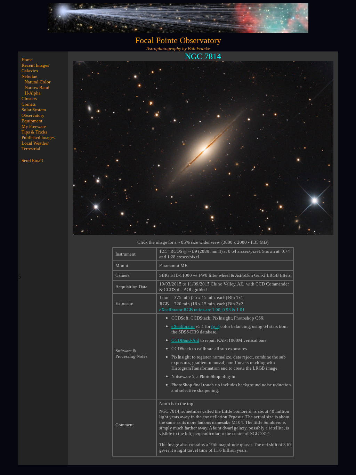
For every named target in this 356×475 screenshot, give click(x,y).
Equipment (32, 120)
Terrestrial (31, 148)
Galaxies (30, 70)
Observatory (33, 115)
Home (27, 59)
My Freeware (34, 126)
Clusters (29, 98)
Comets (29, 104)
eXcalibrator (183, 326)
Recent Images (35, 65)
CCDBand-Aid (185, 340)
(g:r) (215, 326)
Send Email (32, 160)
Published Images (38, 137)
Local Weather (35, 143)
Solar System (34, 109)
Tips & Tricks (34, 132)
